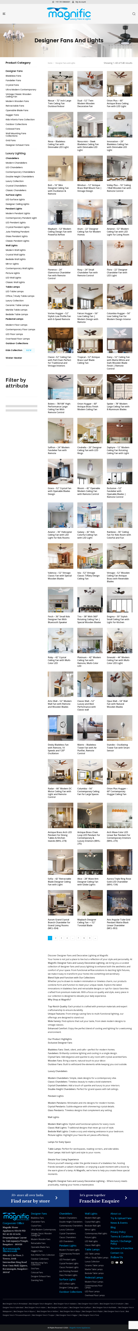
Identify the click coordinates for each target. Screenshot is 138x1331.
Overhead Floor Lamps (95, 1295)
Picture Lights (90, 1237)
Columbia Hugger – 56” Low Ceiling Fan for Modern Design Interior (119, 316)
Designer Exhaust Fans (41, 1276)
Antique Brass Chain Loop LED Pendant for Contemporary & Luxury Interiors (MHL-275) (89, 838)
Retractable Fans (38, 1243)
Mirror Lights (90, 1229)
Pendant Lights (67, 1245)
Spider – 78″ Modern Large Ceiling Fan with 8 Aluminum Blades (118, 406)
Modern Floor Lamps (94, 1281)
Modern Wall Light (92, 1218)
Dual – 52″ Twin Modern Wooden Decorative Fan (86, 103)
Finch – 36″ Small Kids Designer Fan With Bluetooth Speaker (59, 619)
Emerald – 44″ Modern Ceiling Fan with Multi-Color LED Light (118, 660)
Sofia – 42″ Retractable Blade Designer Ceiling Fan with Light (59, 881)
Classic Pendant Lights (69, 1267)
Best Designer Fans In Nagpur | (67, 1315)
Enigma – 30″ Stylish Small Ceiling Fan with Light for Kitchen (118, 619)
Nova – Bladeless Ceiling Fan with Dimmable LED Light (58, 144)
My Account (80, 2)
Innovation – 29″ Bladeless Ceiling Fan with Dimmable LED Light (117, 146)
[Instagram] (112, 1262)
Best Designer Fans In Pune (89, 1315)
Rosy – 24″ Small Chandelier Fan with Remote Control (87, 272)
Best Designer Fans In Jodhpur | (81, 1307)
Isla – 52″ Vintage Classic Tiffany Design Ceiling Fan (88, 575)
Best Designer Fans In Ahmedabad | (16, 1304)
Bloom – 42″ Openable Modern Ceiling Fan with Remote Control (88, 491)
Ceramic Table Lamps (94, 1265)
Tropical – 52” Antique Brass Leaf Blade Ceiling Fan (88, 360)
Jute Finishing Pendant (68, 1271)
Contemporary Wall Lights (96, 1233)
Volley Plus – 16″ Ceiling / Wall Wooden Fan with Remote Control (119, 188)
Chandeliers (65, 1213)
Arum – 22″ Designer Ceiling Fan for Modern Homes (89, 231)
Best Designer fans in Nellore (47, 1311)
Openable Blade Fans (40, 1247)
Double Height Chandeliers (70, 1221)
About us (116, 1213)
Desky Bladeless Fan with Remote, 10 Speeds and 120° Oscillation (58, 749)
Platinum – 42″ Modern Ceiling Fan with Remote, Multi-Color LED (89, 661)
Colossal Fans (37, 1272)
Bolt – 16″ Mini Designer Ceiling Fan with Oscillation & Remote (58, 189)
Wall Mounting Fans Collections (39, 1263)
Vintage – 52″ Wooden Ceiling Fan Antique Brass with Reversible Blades (118, 577)
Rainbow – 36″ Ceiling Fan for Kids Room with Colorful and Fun (119, 534)
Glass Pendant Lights (68, 1275)
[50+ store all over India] (34, 1198)
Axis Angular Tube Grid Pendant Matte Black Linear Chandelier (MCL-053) (118, 924)
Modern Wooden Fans (40, 1239)
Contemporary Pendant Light (69, 1254)
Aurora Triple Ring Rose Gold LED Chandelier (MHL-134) (119, 881)
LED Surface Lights (67, 1283)
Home (50, 63)
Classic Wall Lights (92, 1245)
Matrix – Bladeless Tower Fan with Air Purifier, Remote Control (87, 749)
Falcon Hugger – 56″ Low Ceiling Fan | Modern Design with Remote (87, 317)
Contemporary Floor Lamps (94, 1286)
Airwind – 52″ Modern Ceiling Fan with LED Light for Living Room (118, 231)
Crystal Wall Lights (92, 1221)
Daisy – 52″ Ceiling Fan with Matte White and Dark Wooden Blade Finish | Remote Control (118, 363)
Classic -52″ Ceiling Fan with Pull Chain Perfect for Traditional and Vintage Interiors (59, 361)
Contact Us (117, 1252)
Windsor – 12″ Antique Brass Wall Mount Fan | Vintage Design (89, 188)
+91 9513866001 (63, 2)
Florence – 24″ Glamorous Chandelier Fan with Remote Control (59, 274)
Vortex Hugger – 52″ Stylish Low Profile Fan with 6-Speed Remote (59, 316)
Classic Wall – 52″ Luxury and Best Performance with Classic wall (86, 705)
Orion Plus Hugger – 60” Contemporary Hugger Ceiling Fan (117, 791)
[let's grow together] (103, 1198)
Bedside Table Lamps (94, 1273)
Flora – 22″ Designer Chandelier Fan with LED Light (117, 272)
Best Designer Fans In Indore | (36, 1307)
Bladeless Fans (37, 1218)
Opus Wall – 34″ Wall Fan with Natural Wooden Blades (117, 704)
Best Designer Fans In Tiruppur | (44, 1315)
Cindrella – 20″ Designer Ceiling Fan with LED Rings (89, 450)
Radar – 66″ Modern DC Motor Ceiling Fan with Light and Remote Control (60, 793)
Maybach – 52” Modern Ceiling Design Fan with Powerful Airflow (60, 231)
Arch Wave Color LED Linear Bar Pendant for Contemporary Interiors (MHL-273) (119, 836)
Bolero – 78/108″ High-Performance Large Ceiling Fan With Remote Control (59, 408)
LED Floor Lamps (92, 1291)
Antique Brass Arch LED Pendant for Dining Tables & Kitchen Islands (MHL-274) (60, 836)
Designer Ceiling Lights (68, 1287)
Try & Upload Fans (121, 1218)
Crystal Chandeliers (67, 1233)
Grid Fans (35, 1268)
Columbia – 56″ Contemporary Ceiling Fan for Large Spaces (88, 791)
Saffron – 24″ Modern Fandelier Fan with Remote (59, 450)
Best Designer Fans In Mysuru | (25, 1311)
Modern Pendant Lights (69, 1249)
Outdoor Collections (40, 1259)
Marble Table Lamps (94, 1269)
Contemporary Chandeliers (71, 1225)
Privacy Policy (118, 1232)
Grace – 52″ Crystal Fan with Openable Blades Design (59, 491)
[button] (133, 13)
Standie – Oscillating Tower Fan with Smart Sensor (118, 747)
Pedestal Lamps (94, 1277)
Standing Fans (37, 1280)
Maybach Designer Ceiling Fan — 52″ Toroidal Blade (86, 922)
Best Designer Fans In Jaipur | (59, 1307)
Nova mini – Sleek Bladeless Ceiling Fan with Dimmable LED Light (88, 146)
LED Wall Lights (91, 1241)
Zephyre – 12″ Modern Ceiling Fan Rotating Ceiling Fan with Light (118, 450)
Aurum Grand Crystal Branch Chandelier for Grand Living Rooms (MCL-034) (59, 924)
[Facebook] (121, 1262)
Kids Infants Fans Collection (43, 1255)
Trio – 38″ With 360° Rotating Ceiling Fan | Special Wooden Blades (89, 619)
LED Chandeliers (66, 1241)
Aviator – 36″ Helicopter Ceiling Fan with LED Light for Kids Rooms (60, 534)
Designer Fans (39, 1213)
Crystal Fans (36, 1225)
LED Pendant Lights (67, 1259)
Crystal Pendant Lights (68, 1263)
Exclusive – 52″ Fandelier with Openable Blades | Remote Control (116, 492)
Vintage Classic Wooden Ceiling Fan (41, 1234)
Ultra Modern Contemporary (43, 1229)
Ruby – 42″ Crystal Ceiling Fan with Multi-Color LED (59, 660)
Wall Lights (91, 1213)
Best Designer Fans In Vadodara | (66, 1304)
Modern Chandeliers (68, 1218)
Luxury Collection (66, 1229)
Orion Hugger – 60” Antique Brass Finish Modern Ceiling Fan (87, 406)
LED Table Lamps (92, 1253)
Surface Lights (67, 1279)
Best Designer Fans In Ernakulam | (112, 1304)
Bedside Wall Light (93, 1225)
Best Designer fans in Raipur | (71, 1311)
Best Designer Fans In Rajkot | (93, 1311)
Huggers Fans (37, 1251)
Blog (113, 1227)
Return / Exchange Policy (121, 1242)
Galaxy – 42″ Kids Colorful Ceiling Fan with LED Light (87, 534)
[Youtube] (117, 1262)
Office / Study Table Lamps (96, 1257)
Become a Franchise (122, 1248)
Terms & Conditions (122, 1236)
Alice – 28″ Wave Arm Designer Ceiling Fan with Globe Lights (88, 881)
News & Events (119, 1222)
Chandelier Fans (38, 1221)
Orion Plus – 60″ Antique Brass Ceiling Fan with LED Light (118, 103)
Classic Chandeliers (67, 1237)
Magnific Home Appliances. (79, 1328)
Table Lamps (92, 1249)
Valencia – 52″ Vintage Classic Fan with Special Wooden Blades (60, 575)
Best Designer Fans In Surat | (115, 1311)
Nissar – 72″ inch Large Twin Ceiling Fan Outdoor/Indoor (59, 103)
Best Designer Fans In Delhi (88, 1304)
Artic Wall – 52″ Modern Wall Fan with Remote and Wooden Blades (60, 704)
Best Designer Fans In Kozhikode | (105, 1307)
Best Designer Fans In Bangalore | (41, 1304)
